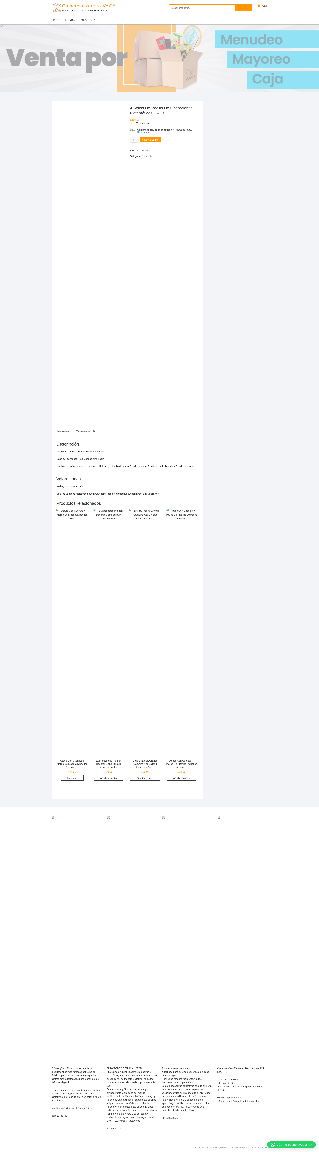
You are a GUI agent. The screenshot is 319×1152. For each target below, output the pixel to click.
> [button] (314, 57)
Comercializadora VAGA (89, 5)
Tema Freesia (240, 1147)
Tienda (70, 20)
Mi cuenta (88, 20)
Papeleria (147, 156)
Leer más (72, 778)
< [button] (4, 57)
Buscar (243, 7)
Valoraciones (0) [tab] (85, 431)
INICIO (57, 20)
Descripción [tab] (63, 431)
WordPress (262, 1147)
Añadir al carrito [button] (108, 778)
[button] (291, 1144)
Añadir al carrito (150, 139)
